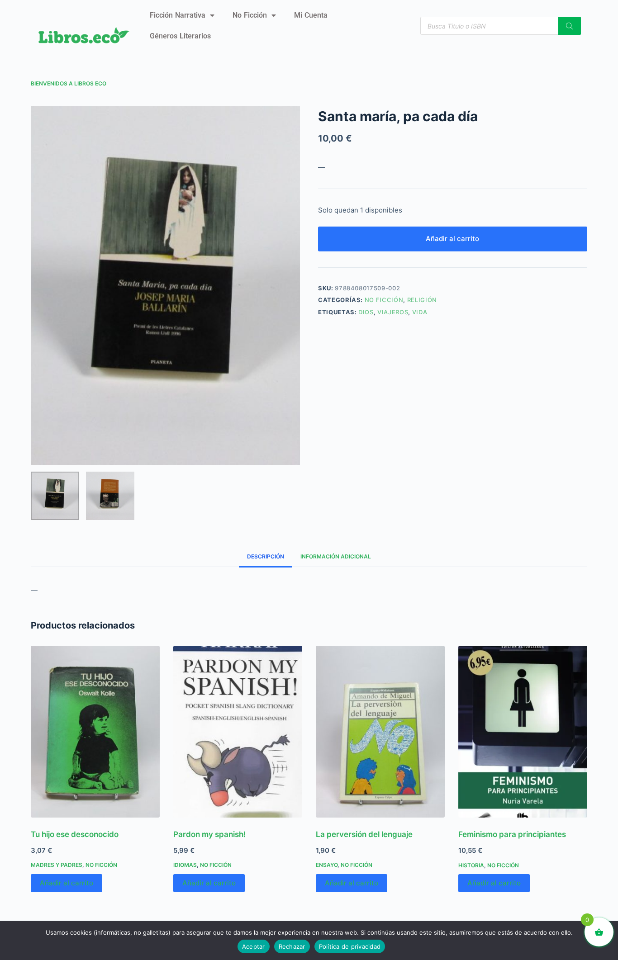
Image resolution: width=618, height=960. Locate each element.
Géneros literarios (180, 36)
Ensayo (327, 864)
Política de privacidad (350, 946)
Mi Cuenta (311, 15)
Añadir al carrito (452, 238)
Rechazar (292, 946)
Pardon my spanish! (209, 834)
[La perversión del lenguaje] (380, 732)
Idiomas (185, 864)
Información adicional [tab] (335, 556)
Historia (471, 865)
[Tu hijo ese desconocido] (95, 732)
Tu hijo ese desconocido (75, 834)
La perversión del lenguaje (364, 834)
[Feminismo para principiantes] (522, 732)
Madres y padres (56, 864)
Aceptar (253, 946)
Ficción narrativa (177, 15)
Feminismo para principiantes (512, 834)
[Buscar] (569, 26)
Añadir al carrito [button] (66, 883)
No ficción (250, 15)
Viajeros (392, 312)
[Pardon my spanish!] (237, 732)
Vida (420, 312)
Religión (422, 299)
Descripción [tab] (265, 556)
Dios (366, 312)
